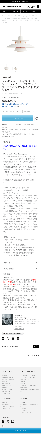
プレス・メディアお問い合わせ (28, 385)
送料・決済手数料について (8, 379)
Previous (34, 346)
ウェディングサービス (7, 402)
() (34, 6)
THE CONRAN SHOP (14, 16)
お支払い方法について (7, 377)
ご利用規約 (23, 408)
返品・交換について (7, 383)
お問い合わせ (5, 375)
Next (37, 346)
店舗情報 (22, 381)
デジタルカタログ (6, 408)
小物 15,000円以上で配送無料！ (20, 1)
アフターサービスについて (8, 406)
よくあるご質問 (6, 393)
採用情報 (22, 383)
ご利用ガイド (36, 11)
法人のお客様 (5, 404)
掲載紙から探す (24, 387)
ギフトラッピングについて (8, 385)
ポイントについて (6, 391)
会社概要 (22, 402)
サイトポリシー (24, 410)
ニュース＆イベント (25, 379)
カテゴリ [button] (25, 11)
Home (4, 16)
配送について (5, 381)
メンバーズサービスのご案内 (27, 377)
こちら (17, 106)
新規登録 (15, 11)
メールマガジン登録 (7, 389)
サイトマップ (5, 387)
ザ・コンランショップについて (28, 375)
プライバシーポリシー (26, 412)
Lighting (24, 16)
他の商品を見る (19, 329)
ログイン (5, 11)
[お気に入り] (29, 6)
